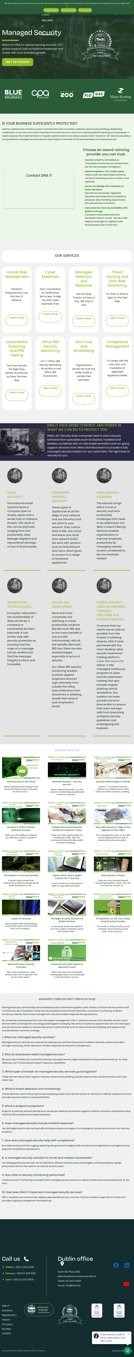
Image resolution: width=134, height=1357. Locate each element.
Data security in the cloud (21, 781)
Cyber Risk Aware (108, 661)
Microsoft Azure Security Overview (21, 965)
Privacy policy (85, 10)
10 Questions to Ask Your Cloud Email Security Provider (113, 920)
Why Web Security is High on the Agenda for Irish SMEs (113, 828)
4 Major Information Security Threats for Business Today (67, 828)
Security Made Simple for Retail (113, 781)
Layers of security (21, 918)
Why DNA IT (47, 23)
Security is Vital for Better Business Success (21, 828)
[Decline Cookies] (130, 8)
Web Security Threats (113, 875)
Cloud (45, 14)
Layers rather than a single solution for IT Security (67, 877)
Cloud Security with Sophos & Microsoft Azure (67, 965)
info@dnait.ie (73, 1285)
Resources (48, 34)
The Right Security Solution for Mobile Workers (67, 920)
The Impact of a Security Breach (21, 875)
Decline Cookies (68, 10)
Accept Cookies (51, 10)
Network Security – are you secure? (67, 783)
